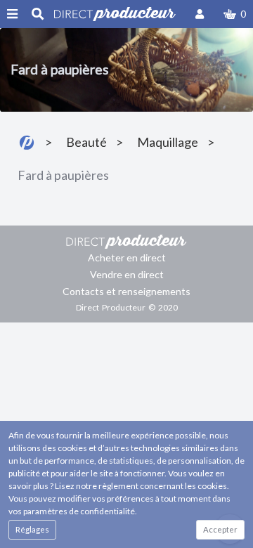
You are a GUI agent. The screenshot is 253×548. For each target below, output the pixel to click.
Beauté (86, 142)
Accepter (220, 529)
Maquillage (167, 142)
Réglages (32, 529)
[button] (234, 14)
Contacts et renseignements (126, 291)
